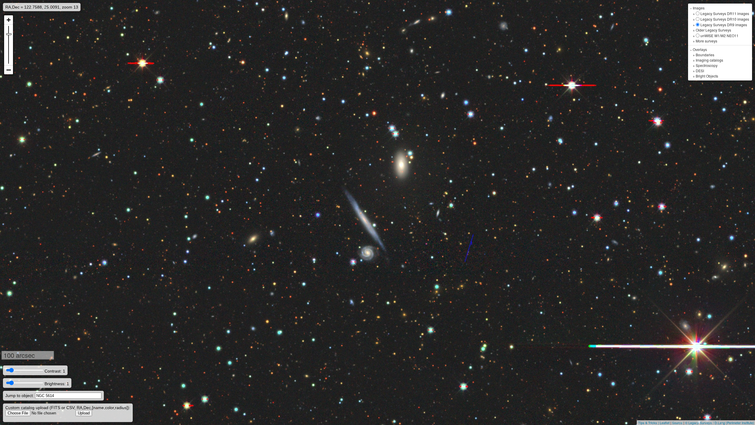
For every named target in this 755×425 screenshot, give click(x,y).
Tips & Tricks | (649, 422)
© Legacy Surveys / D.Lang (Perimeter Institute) (719, 422)
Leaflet (664, 422)
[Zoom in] (8, 19)
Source (677, 422)
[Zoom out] (8, 69)
